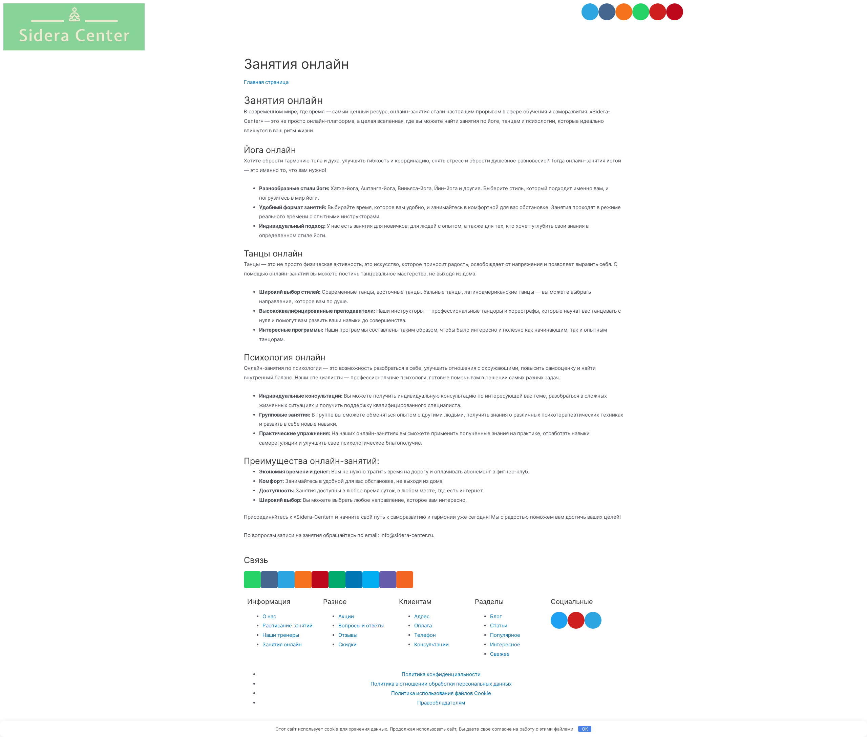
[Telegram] (589, 11)
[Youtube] (657, 11)
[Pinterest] (674, 11)
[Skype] (370, 579)
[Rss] (404, 579)
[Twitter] (559, 620)
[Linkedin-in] (353, 579)
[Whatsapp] (640, 11)
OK (585, 729)
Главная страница (266, 82)
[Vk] (606, 11)
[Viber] (387, 579)
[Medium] (337, 579)
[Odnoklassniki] (623, 11)
